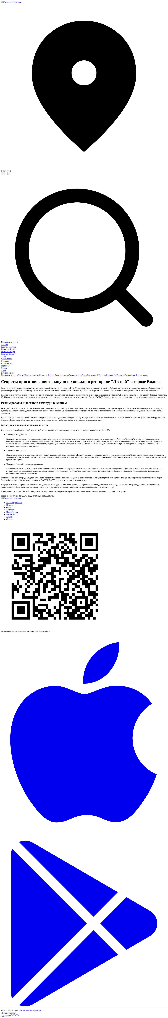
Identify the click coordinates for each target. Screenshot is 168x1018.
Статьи (9, 519)
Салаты (4, 344)
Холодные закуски (9, 342)
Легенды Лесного (9, 349)
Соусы (4, 368)
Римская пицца (8, 351)
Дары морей (6, 359)
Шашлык (5, 361)
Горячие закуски (8, 347)
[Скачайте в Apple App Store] (84, 839)
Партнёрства (12, 512)
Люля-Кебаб (6, 363)
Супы (3, 356)
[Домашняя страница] (11, 2)
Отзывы (10, 505)
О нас (8, 507)
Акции (9, 517)
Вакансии (10, 514)
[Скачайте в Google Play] (84, 1005)
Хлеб (3, 370)
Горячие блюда (7, 354)
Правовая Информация (30, 1010)
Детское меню (7, 373)
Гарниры (5, 366)
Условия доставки (14, 503)
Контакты (10, 510)
